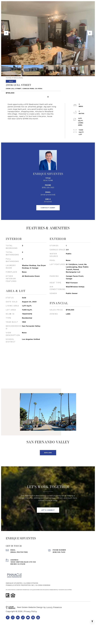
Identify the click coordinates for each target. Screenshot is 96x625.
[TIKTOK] (23, 617)
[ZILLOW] (38, 617)
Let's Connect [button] (48, 510)
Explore (48, 453)
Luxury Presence (54, 607)
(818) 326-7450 (48, 187)
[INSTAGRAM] (13, 617)
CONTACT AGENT (48, 208)
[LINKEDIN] (18, 617)
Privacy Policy (30, 611)
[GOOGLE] (33, 617)
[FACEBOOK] (8, 617)
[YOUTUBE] (28, 617)
